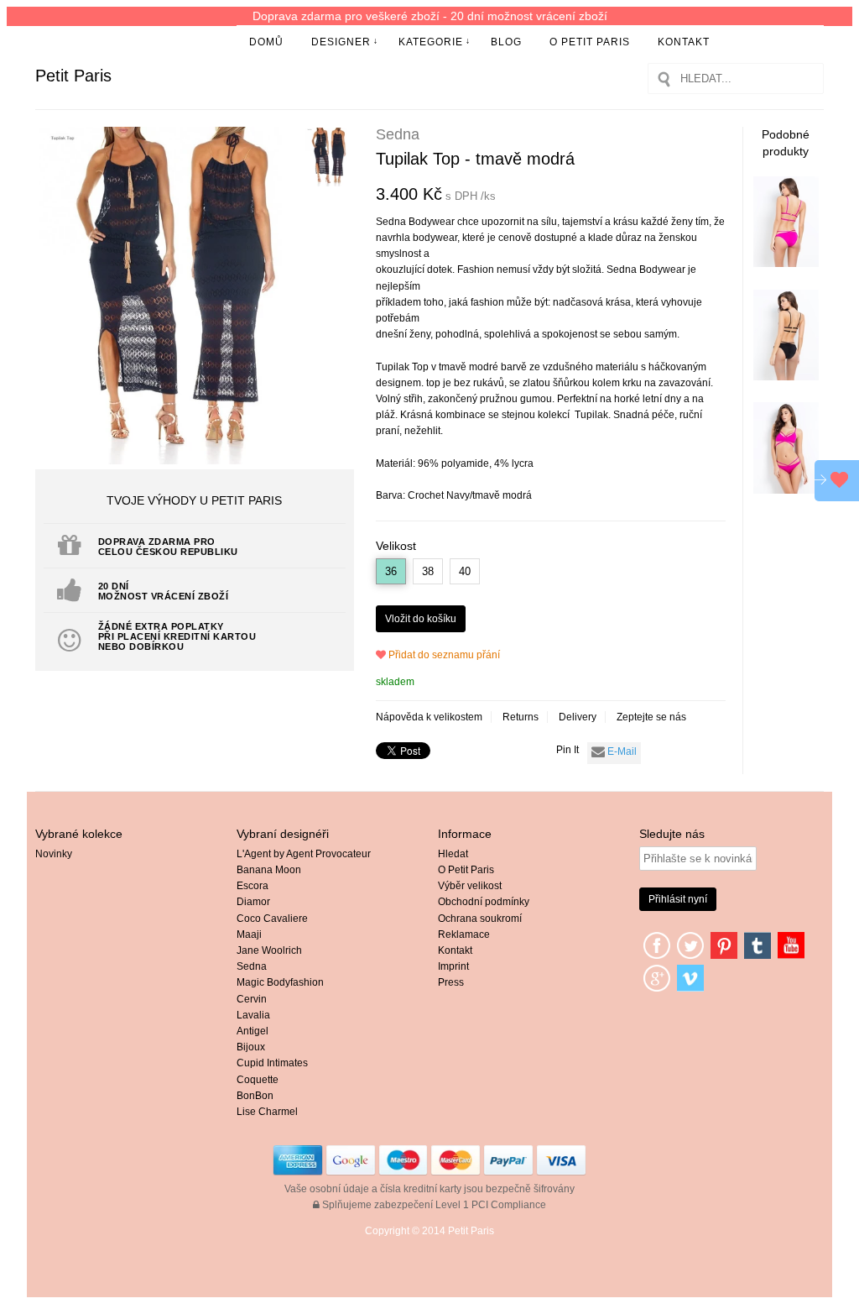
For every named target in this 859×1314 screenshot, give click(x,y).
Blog (506, 42)
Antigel (252, 1031)
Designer (341, 42)
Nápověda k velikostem (429, 717)
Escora (252, 886)
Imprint (453, 966)
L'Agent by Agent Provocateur (304, 854)
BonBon (255, 1096)
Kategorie (430, 42)
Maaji (249, 934)
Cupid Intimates (272, 1063)
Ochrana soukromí (480, 918)
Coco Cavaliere (272, 918)
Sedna (252, 966)
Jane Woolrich (269, 950)
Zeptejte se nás (651, 717)
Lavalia (253, 1015)
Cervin (252, 999)
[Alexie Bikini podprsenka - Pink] (786, 490)
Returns (520, 717)
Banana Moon (269, 870)
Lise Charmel (267, 1112)
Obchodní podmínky (483, 902)
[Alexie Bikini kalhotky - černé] (786, 377)
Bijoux (251, 1047)
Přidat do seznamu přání (443, 655)
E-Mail (621, 751)
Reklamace (464, 934)
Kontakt (684, 42)
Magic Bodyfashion (280, 982)
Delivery (577, 717)
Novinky (53, 854)
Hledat (453, 854)
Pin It (567, 750)
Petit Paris (73, 75)
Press (451, 982)
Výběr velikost (470, 886)
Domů (266, 42)
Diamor (253, 902)
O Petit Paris (589, 42)
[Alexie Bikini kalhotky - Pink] (786, 264)
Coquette (258, 1080)
